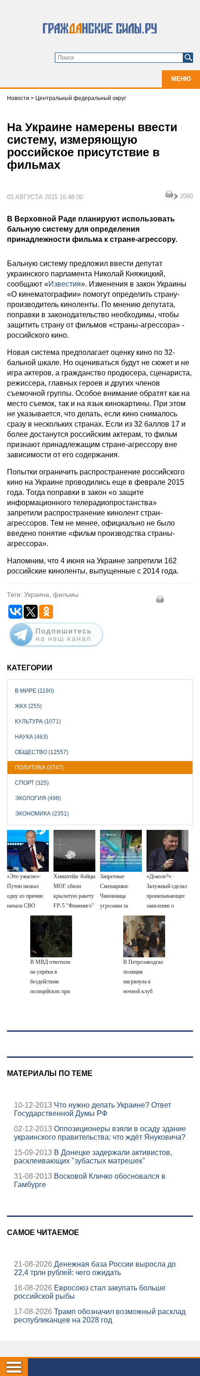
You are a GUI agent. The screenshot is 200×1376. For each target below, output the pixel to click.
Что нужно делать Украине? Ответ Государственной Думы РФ (92, 1109)
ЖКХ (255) (28, 706)
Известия (64, 284)
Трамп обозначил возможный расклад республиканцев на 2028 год (100, 1316)
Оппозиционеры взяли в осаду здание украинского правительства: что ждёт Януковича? (100, 1133)
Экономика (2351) (42, 813)
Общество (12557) (41, 752)
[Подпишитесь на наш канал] (56, 648)
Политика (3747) (39, 767)
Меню (181, 78)
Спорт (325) (32, 783)
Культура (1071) (38, 721)
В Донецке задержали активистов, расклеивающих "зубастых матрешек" (93, 1157)
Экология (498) (38, 798)
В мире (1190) (34, 691)
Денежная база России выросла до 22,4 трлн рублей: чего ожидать (95, 1268)
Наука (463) (31, 737)
